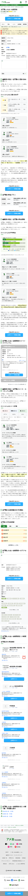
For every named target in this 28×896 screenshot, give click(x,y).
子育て (11, 846)
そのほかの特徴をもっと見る (14, 609)
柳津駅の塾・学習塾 (7, 816)
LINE (13, 844)
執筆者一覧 (4, 858)
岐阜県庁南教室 (5, 711)
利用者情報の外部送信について (18, 860)
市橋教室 (4, 782)
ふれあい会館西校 (6, 691)
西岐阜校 (4, 654)
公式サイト (14, 679)
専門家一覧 (11, 858)
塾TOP (2, 6)
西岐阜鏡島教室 (5, 671)
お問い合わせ (11, 863)
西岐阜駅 (12, 6)
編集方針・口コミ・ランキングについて (14, 855)
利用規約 (24, 858)
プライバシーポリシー (5, 860)
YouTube (18, 847)
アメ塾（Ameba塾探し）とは (16, 852)
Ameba (8, 880)
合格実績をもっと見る (13, 545)
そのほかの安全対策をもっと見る (14, 623)
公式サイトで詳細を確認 (14, 18)
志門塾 (7, 47)
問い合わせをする (5, 631)
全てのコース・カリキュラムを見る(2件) (16, 384)
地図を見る (5, 660)
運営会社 (5, 863)
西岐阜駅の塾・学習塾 (8, 811)
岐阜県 (5, 6)
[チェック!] (24, 657)
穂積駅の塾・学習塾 (7, 814)
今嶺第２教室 (5, 733)
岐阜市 (9, 6)
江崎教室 (4, 793)
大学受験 (20, 844)
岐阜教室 (4, 753)
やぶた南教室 (5, 772)
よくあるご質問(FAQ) (20, 863)
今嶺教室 (4, 722)
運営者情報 (18, 858)
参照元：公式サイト (22, 360)
